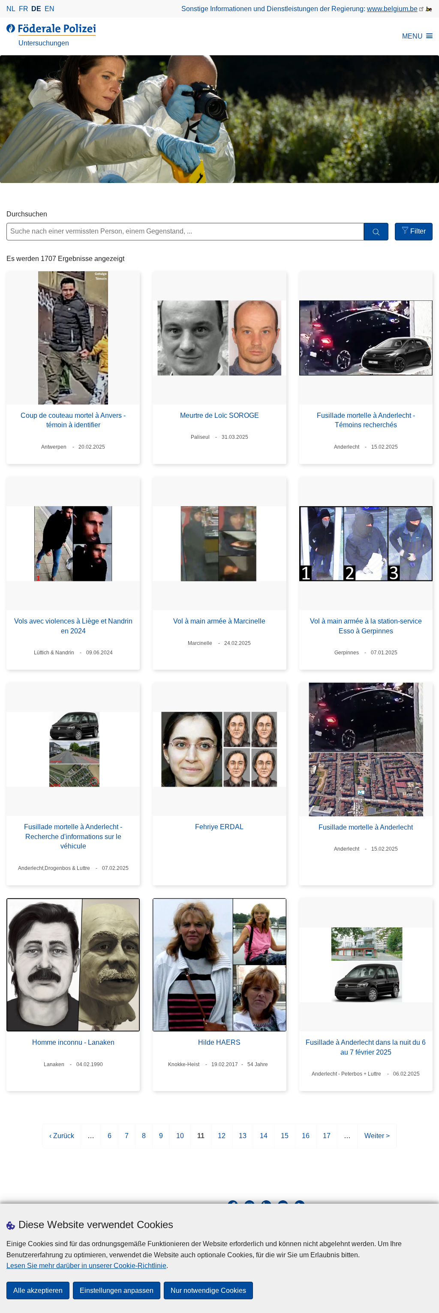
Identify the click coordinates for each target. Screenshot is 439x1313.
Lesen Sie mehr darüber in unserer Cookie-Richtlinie (86, 1265)
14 (264, 1140)
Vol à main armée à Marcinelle (219, 621)
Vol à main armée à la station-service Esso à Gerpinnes (366, 626)
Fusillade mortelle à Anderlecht (366, 827)
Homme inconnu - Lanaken (73, 1042)
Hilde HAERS (219, 1042)
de (36, 8)
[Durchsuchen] (376, 231)
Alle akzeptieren (38, 1290)
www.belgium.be (392, 8)
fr (23, 8)
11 (200, 1140)
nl (10, 8)
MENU (412, 36)
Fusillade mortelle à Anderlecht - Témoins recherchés (366, 420)
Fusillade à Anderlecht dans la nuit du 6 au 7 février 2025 (366, 1047)
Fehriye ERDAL (219, 826)
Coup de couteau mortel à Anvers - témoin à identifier (73, 420)
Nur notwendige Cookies (208, 1290)
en (49, 8)
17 (327, 1140)
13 (243, 1140)
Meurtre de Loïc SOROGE (219, 415)
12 (222, 1140)
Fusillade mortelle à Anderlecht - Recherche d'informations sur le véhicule (73, 836)
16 (306, 1140)
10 (180, 1140)
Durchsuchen (26, 214)
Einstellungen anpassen (116, 1290)
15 (285, 1140)
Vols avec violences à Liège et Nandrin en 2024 (73, 626)
